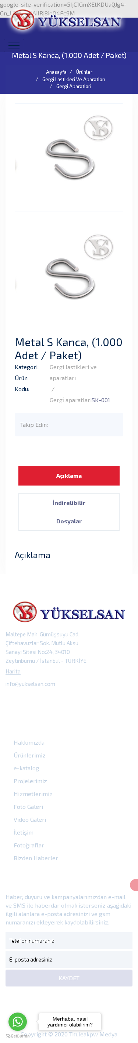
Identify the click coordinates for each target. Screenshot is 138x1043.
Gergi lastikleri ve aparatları (73, 79)
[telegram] (29, 701)
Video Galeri (29, 819)
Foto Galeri (27, 806)
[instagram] (46, 701)
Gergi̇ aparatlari (73, 86)
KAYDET (69, 977)
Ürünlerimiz (29, 755)
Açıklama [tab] (69, 475)
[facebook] (13, 701)
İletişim (22, 832)
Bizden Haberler (35, 857)
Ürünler (84, 72)
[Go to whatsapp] (17, 1022)
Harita (13, 671)
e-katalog (25, 767)
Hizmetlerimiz (32, 793)
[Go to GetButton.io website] (17, 1035)
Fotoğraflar (28, 845)
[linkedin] (62, 701)
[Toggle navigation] (14, 45)
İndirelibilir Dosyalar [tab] (69, 511)
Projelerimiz (29, 780)
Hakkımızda (28, 742)
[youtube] (79, 701)
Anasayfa (56, 72)
